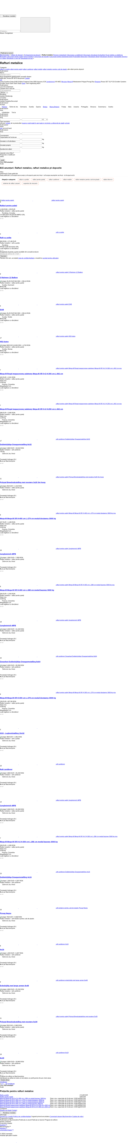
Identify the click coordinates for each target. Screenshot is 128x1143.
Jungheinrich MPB (8, 554)
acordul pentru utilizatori (50, 258)
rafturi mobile (67, 179)
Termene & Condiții (6, 1116)
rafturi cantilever (54, 179)
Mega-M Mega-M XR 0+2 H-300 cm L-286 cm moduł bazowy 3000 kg (29, 842)
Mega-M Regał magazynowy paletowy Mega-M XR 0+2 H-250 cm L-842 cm (31, 409)
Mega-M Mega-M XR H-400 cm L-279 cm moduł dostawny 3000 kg (28, 518)
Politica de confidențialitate (22, 1116)
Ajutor (10, 1110)
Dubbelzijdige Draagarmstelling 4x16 (16, 877)
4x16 (2, 950)
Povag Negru (5, 913)
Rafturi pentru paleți (8, 206)
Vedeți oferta (5, 1080)
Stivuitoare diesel (94, 56)
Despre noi (3, 1110)
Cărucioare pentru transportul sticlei (61, 56)
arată (2, 160)
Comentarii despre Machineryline (61, 1116)
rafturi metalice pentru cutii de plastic (87, 179)
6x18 (2, 1058)
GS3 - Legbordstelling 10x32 (12, 733)
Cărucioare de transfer (41, 56)
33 (6, 1083)
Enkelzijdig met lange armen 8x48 (14, 986)
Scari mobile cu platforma (114, 55)
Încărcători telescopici (80, 56)
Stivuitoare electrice (106, 56)
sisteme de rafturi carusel (11, 183)
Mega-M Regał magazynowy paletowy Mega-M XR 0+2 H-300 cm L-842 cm (31, 374)
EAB (2, 310)
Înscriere (3, 256)
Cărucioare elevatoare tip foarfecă (94, 55)
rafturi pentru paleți (39, 179)
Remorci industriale (59, 55)
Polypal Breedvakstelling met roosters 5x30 (18, 1022)
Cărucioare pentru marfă (15, 56)
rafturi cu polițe (24, 179)
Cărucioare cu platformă (75, 55)
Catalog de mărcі (77, 1116)
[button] (64, 43)
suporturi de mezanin (30, 183)
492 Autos (4, 342)
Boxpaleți (3, 56)
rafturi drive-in (107, 179)
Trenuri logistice (28, 56)
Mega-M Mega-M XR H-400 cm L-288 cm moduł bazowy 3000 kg (27, 590)
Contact (14, 1110)
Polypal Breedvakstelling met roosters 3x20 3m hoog (22, 482)
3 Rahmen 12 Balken (9, 278)
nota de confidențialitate (26, 258)
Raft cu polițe (5, 238)
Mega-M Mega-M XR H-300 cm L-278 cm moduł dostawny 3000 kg (28, 698)
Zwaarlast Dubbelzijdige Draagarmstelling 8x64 (20, 662)
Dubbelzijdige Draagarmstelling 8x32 (16, 444)
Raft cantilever (6, 769)
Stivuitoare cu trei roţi (13, 58)
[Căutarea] (35, 24)
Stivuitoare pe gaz (27, 58)
